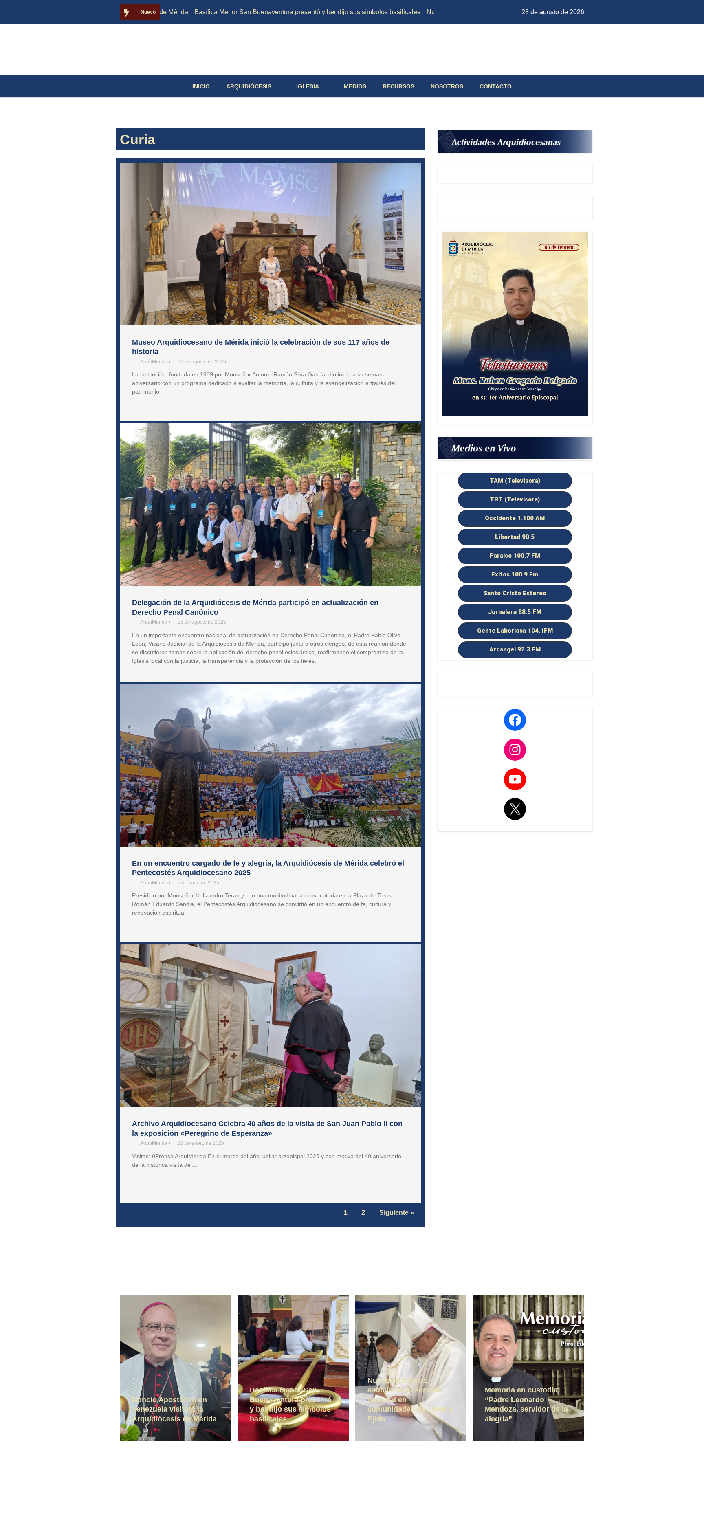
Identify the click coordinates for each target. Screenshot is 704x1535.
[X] (515, 809)
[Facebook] (515, 720)
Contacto (496, 86)
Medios (355, 86)
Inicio (201, 86)
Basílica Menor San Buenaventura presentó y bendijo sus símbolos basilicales (260, 12)
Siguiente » (396, 1212)
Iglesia (307, 86)
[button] (515, 481)
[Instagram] (515, 750)
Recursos (398, 86)
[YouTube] (515, 779)
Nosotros (447, 86)
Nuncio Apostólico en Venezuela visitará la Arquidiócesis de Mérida (174, 1409)
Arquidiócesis (248, 86)
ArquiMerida (153, 362)
